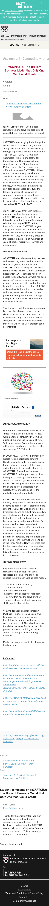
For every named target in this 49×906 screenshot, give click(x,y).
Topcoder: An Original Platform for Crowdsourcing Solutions (23, 105)
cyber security (36, 735)
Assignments (30, 44)
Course (14, 44)
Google (19, 738)
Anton (9, 81)
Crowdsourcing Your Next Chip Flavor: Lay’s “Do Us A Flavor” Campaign (18, 763)
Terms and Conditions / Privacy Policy (24, 893)
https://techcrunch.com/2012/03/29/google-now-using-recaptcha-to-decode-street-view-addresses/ (24, 701)
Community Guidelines (24, 900)
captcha (7, 735)
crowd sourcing (20, 735)
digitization (9, 738)
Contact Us (24, 897)
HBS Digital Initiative (14, 10)
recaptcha (29, 738)
